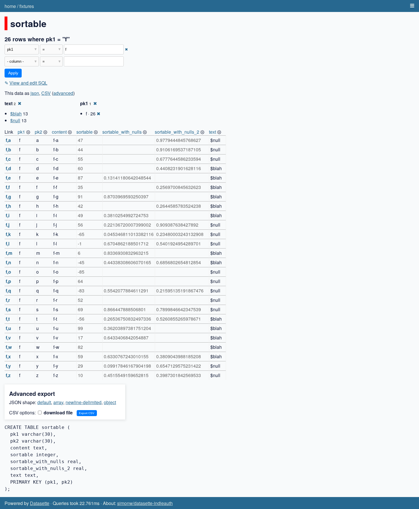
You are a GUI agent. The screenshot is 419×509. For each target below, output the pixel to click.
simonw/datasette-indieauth (145, 503)
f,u (8, 328)
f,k (8, 234)
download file (57, 412)
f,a (8, 140)
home (10, 6)
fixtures (26, 6)
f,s (8, 309)
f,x (8, 356)
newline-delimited (83, 402)
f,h (8, 206)
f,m (9, 253)
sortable (84, 132)
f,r (8, 300)
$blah (16, 113)
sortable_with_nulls (122, 132)
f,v (8, 337)
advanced (63, 93)
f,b (8, 149)
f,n (8, 262)
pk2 (38, 132)
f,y (8, 366)
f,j (7, 224)
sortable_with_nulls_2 (177, 132)
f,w (9, 347)
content (59, 132)
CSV (46, 93)
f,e (8, 177)
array (58, 402)
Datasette (39, 503)
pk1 (21, 132)
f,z (8, 375)
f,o (8, 271)
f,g (8, 196)
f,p (8, 281)
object (110, 402)
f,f (8, 187)
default (44, 402)
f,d (8, 168)
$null (15, 120)
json (34, 93)
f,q (8, 290)
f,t (8, 318)
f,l (7, 243)
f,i (7, 215)
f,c (8, 159)
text (212, 132)
